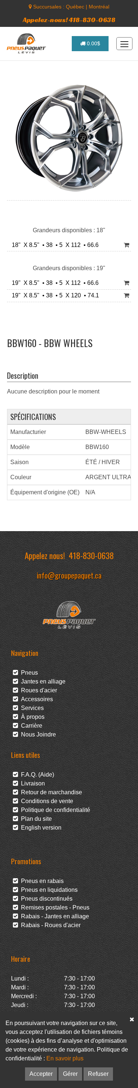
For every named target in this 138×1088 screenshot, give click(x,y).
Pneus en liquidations (48, 890)
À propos (31, 717)
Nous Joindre (37, 734)
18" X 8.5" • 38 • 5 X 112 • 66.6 (54, 245)
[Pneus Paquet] (27, 43)
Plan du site (35, 819)
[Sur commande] (126, 245)
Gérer (70, 1074)
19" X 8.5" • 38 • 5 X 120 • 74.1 (54, 295)
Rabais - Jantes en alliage (53, 916)
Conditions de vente (45, 801)
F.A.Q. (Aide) (36, 774)
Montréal (99, 7)
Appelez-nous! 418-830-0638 (69, 19)
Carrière (30, 726)
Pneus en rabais (41, 881)
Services (31, 708)
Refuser (98, 1074)
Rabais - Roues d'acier (49, 925)
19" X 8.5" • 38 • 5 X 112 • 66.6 (54, 283)
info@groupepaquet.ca (69, 575)
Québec (75, 7)
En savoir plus (65, 1058)
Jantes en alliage (42, 681)
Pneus (28, 673)
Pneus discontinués (45, 899)
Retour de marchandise (50, 792)
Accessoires (35, 699)
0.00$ (92, 43)
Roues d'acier (37, 690)
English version (39, 827)
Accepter (41, 1074)
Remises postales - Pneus (53, 907)
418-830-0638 (91, 555)
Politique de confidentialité (54, 810)
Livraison (31, 783)
